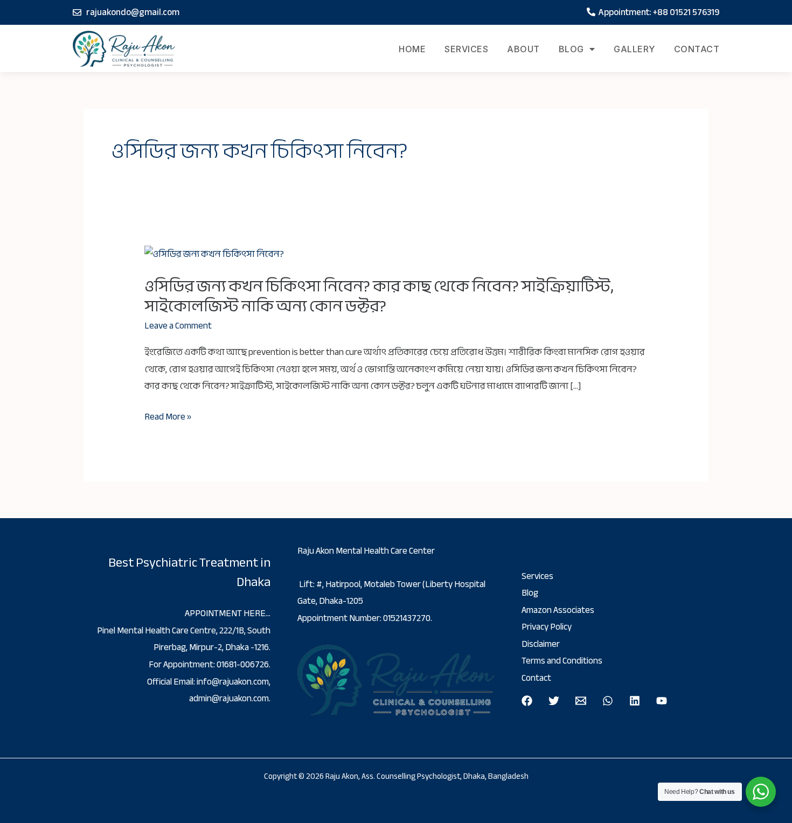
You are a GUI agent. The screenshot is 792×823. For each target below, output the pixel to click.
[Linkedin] (634, 700)
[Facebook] (527, 700)
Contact (697, 49)
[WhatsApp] (607, 700)
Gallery (634, 49)
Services (466, 49)
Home (412, 49)
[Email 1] (580, 700)
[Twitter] (553, 700)
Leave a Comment (178, 325)
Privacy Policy (547, 626)
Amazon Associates (558, 610)
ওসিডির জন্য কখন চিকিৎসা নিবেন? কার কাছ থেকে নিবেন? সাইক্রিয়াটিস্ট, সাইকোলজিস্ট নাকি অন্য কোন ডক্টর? (379, 296)
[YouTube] (661, 700)
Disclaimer (541, 644)
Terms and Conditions (562, 660)
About (523, 49)
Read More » (167, 417)
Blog (571, 49)
